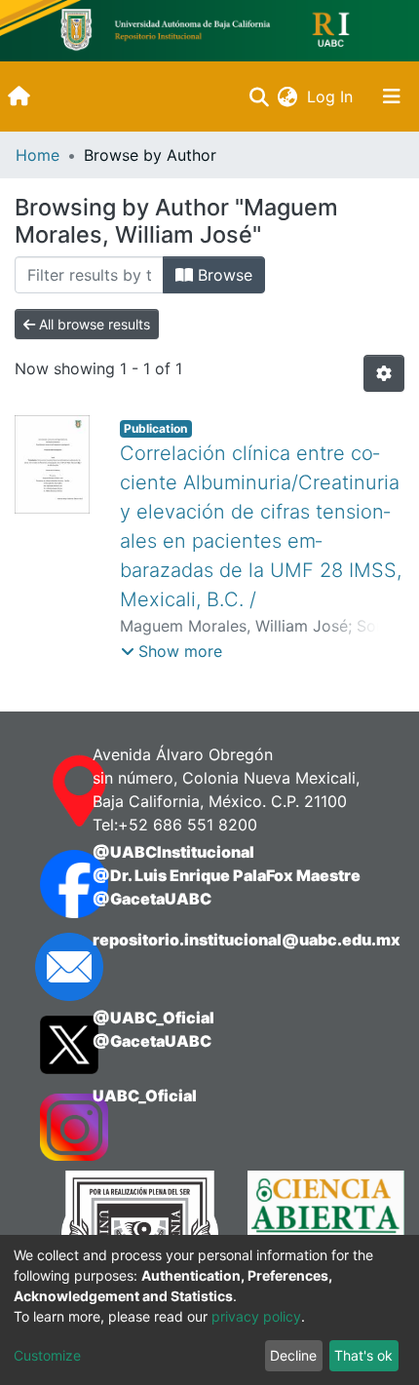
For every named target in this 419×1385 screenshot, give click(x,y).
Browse (222, 275)
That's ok (363, 1355)
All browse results (92, 324)
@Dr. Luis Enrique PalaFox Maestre (227, 875)
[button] (287, 96)
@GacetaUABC (152, 898)
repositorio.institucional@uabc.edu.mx (246, 939)
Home (37, 155)
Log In (332, 96)
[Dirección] (47, 791)
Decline (293, 1355)
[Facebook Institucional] (47, 884)
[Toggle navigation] (391, 96)
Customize (47, 1355)
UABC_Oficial (145, 1095)
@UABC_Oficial (153, 1017)
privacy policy (256, 1316)
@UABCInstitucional (173, 852)
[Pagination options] (383, 373)
